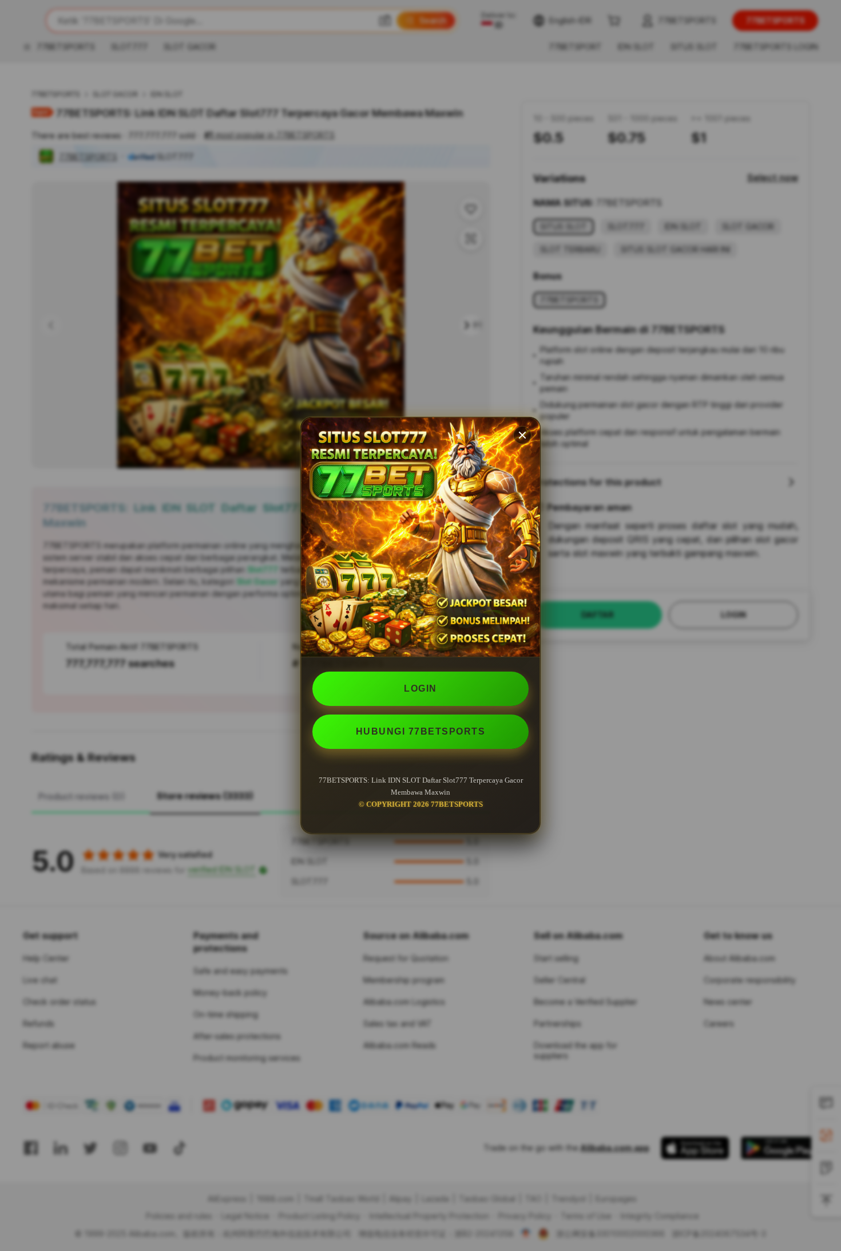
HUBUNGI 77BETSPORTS (421, 731)
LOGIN (420, 688)
